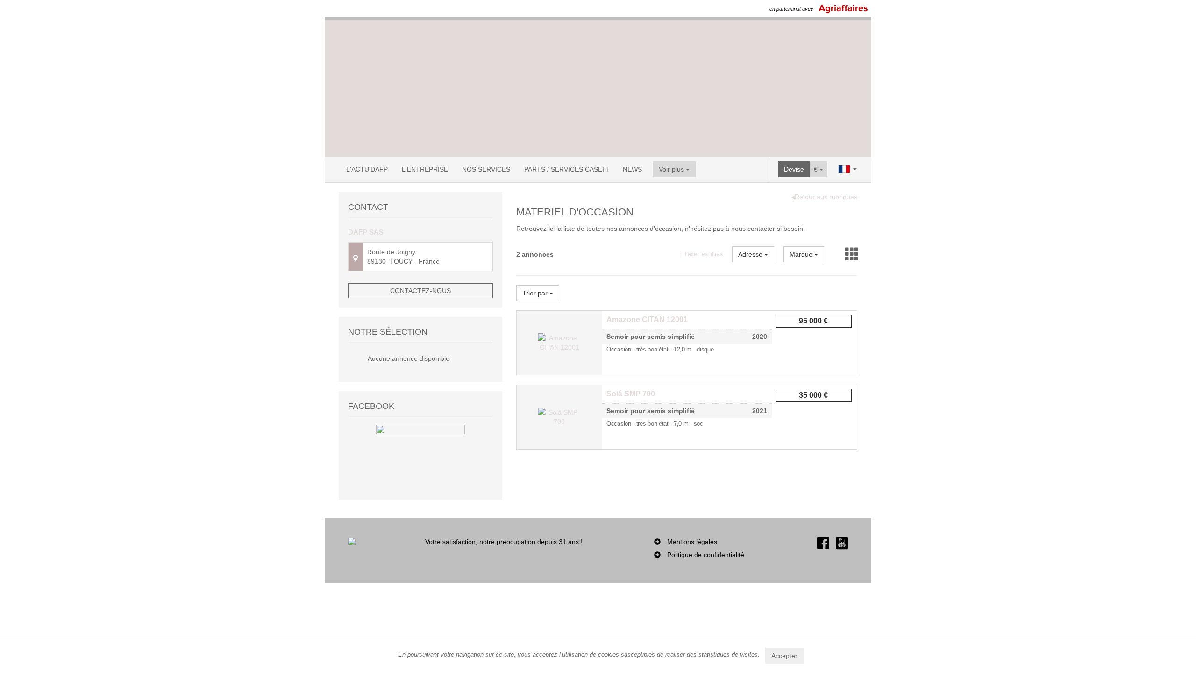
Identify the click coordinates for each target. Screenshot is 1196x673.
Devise (794, 169)
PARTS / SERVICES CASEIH (566, 169)
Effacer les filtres (702, 254)
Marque (802, 254)
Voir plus (672, 169)
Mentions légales (692, 541)
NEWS (632, 169)
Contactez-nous (420, 290)
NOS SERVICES (486, 169)
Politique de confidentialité (705, 554)
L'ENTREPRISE (425, 169)
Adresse (751, 254)
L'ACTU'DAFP (367, 169)
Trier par (535, 293)
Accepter (784, 655)
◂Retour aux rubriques (824, 196)
